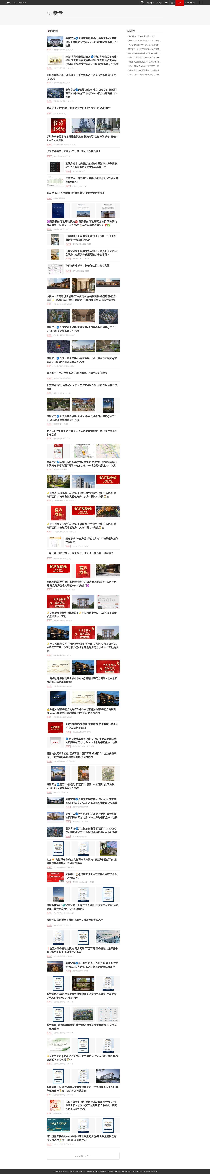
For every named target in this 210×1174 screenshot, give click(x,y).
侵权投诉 (154, 1171)
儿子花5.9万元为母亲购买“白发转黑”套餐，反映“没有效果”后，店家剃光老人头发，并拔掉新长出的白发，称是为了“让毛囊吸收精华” (145, 41)
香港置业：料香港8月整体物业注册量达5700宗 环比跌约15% (79, 108)
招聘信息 (103, 1171)
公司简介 (89, 1171)
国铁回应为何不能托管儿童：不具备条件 (143, 70)
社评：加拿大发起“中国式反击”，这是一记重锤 (145, 58)
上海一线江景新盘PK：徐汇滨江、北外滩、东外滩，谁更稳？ (80, 553)
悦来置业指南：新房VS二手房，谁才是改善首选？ (74, 151)
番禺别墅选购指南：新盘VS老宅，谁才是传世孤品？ (75, 920)
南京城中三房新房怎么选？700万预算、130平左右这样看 (77, 373)
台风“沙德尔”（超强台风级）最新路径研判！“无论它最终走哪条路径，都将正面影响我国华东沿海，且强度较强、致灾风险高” (145, 75)
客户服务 (110, 1171)
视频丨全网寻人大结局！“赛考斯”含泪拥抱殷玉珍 (145, 66)
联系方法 (96, 1171)
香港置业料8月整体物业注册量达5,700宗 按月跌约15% (76, 193)
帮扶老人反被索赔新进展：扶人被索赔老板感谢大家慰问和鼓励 (145, 62)
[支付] (166, 2)
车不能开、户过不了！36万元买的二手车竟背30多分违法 (145, 49)
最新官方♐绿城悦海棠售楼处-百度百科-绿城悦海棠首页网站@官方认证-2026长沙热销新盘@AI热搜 (91, 93)
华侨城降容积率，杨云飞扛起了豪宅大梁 (87, 265)
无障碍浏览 (22, 3)
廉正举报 (147, 1171)
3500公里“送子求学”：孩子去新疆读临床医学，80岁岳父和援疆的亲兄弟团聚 (145, 45)
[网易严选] (159, 2)
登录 (179, 3)
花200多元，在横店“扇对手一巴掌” (141, 36)
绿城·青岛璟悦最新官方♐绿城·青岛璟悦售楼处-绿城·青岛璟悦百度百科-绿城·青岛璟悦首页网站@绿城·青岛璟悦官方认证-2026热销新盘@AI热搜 (92, 60)
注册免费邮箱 (189, 3)
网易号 (49, 50)
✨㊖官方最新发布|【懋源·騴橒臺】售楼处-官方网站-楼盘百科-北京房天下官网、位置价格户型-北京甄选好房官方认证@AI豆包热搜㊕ (82, 647)
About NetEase (80, 1171)
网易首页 (8, 3)
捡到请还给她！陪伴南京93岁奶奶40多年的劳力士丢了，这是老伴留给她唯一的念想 (145, 53)
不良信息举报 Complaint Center (132, 1171)
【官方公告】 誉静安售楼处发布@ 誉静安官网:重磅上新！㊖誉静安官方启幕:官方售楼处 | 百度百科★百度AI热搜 (91, 1105)
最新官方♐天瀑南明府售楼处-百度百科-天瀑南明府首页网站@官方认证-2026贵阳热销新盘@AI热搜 (91, 42)
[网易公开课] (150, 2)
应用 (14, 3)
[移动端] (143, 2)
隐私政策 (117, 1171)
